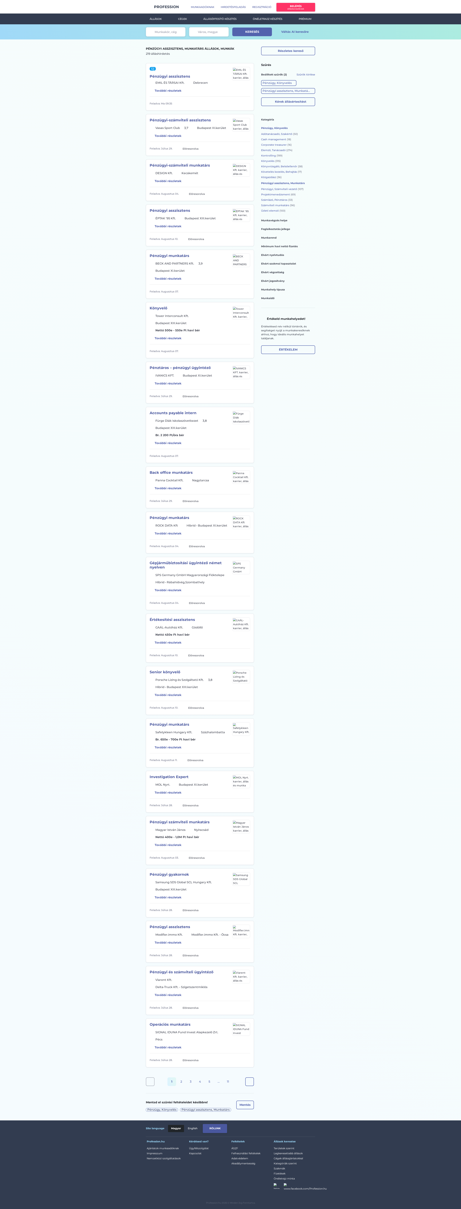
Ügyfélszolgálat (199, 1148)
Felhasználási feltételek (245, 1153)
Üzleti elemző (273, 210)
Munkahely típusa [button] (273, 289)
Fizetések (279, 1173)
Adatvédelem (239, 1158)
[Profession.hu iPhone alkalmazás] (274, 1127)
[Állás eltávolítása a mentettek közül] (247, 103)
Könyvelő (158, 308)
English (193, 1128)
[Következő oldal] (249, 1081)
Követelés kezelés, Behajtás (281, 171)
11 (228, 1081)
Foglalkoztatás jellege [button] (275, 229)
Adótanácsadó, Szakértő (279, 134)
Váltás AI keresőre (295, 31)
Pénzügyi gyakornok (169, 874)
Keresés (252, 31)
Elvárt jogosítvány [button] (273, 281)
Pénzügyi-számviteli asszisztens (180, 120)
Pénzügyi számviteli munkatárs (180, 822)
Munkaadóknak (202, 7)
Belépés (295, 7)
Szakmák (279, 1168)
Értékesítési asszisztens (172, 619)
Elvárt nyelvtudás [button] (272, 255)
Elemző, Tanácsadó (276, 150)
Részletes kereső (290, 51)
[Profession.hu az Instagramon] (279, 1187)
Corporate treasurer (276, 144)
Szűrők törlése (306, 74)
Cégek (182, 19)
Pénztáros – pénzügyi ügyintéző (180, 368)
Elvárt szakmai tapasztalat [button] (278, 263)
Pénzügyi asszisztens (170, 76)
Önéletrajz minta (284, 1178)
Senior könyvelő (165, 672)
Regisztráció (261, 7)
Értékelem (288, 349)
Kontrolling (272, 155)
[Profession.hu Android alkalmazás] (300, 1127)
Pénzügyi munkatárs (169, 256)
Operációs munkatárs (170, 1024)
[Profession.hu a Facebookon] (305, 1187)
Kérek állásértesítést (290, 101)
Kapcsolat (195, 1153)
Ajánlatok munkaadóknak (163, 1148)
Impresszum (154, 1153)
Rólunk (215, 1128)
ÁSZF (234, 1148)
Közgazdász (271, 177)
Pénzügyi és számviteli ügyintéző (181, 972)
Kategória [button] (267, 119)
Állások (156, 19)
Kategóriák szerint (285, 1163)
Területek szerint (284, 1148)
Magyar (176, 1128)
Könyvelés (271, 161)
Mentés (245, 1105)
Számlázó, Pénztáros (277, 200)
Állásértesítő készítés (220, 19)
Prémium (305, 19)
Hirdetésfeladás (233, 7)
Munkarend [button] (269, 237)
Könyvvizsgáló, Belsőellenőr (282, 166)
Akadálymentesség (243, 1163)
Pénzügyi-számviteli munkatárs (180, 165)
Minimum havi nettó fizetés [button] (279, 246)
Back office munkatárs (171, 472)
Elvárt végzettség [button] (272, 272)
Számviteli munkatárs (278, 205)
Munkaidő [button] (267, 298)
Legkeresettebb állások (288, 1153)
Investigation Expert (169, 777)
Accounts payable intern (173, 413)
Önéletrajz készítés (267, 19)
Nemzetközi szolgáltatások (164, 1158)
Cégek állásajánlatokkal (288, 1158)
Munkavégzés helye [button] (274, 220)
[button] (278, 83)
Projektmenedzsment (278, 194)
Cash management (276, 139)
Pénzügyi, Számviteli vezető (282, 189)
